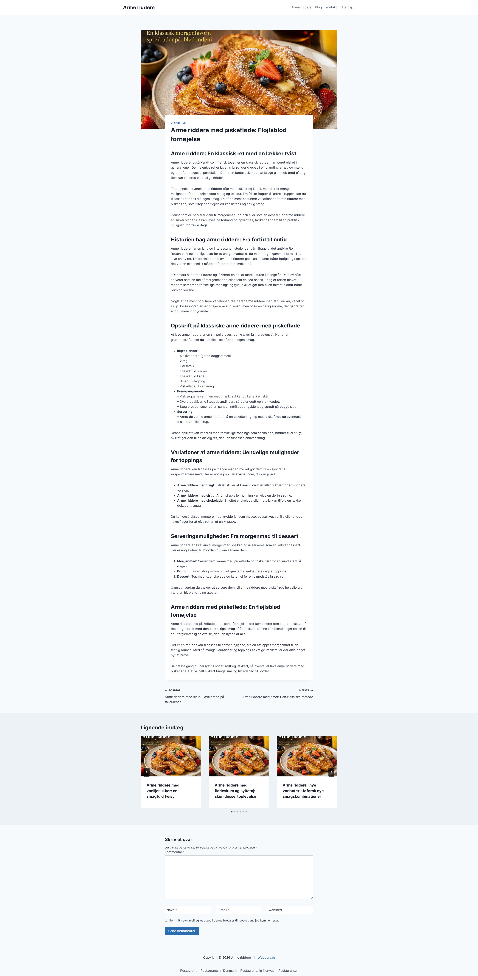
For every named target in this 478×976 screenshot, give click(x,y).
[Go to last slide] (147, 772)
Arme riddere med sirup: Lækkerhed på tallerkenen (194, 696)
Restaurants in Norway (257, 970)
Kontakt (331, 7)
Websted (275, 910)
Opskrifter (178, 122)
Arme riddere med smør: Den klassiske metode (277, 694)
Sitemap (347, 7)
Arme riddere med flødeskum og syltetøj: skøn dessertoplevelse (235, 791)
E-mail (224, 910)
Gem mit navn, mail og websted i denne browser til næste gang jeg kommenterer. (224, 920)
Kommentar (175, 852)
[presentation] (171, 756)
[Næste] (331, 772)
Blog (318, 7)
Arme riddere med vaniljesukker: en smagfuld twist (163, 791)
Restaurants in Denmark (219, 970)
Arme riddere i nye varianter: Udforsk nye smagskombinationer (303, 791)
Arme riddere (301, 7)
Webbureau (266, 957)
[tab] (231, 811)
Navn (172, 910)
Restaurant (188, 970)
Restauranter (288, 970)
